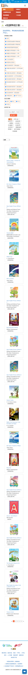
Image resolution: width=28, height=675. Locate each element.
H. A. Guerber (10, 425)
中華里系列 (9, 95)
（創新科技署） (10, 238)
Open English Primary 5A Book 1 (14, 489)
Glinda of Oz (9, 256)
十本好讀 (18, 15)
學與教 (10, 129)
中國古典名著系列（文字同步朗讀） (13, 69)
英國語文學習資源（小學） (13, 53)
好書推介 (18, 9)
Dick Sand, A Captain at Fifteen (14, 184)
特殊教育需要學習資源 (12, 47)
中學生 (18, 653)
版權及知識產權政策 (11, 664)
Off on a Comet (10, 278)
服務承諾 (21, 655)
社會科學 (18, 125)
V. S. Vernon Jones (11, 402)
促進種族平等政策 (9, 666)
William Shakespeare (12, 329)
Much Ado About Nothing (12, 327)
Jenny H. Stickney (11, 164)
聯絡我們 (15, 655)
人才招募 (10, 655)
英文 (13, 101)
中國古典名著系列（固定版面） (14, 89)
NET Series (18, 95)
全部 (7, 38)
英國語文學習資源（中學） (13, 50)
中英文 (8, 104)
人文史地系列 (9, 59)
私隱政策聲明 (10, 661)
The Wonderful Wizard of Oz (13, 563)
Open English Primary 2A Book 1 (14, 537)
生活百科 (11, 127)
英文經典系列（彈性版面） (13, 65)
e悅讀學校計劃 (7, 12)
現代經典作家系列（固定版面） (14, 86)
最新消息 (10, 653)
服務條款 (17, 661)
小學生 (5, 2)
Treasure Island (10, 612)
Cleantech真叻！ (10, 233)
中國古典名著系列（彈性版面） (14, 73)
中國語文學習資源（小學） (13, 56)
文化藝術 (11, 125)
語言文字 (11, 121)
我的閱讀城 (6, 15)
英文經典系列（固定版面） (13, 92)
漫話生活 (5, 18)
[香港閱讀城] (5, 5)
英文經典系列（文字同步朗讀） (14, 76)
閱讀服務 (18, 12)
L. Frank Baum (10, 258)
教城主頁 (4, 0)
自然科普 (18, 121)
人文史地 (18, 123)
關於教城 (4, 653)
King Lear (9, 467)
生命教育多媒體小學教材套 (13, 44)
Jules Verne (10, 186)
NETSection (10, 517)
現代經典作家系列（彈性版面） (14, 79)
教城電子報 (14, 657)
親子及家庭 (17, 129)
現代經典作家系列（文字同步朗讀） (13, 82)
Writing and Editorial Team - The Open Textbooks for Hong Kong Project (14, 211)
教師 (9, 0)
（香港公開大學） (11, 214)
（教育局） (9, 519)
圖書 (4, 9)
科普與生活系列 (10, 62)
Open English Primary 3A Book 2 (14, 374)
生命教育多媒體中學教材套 (13, 41)
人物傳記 (11, 123)
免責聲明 (20, 664)
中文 (18, 101)
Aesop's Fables (10, 400)
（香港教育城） (10, 165)
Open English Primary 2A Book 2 (14, 349)
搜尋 (14, 115)
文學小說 (17, 119)
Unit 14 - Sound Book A (12, 515)
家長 (10, 2)
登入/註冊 (17, 1)
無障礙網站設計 (19, 666)
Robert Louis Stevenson (13, 613)
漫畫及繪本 (18, 127)
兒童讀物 (14, 131)
